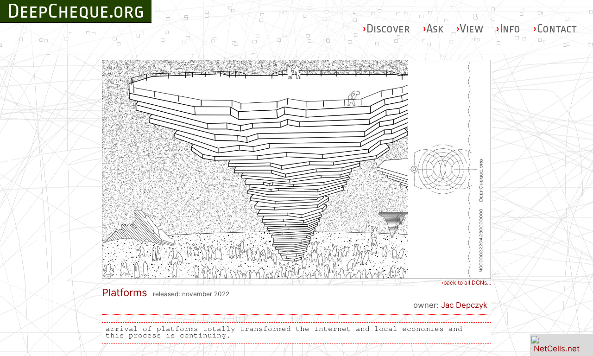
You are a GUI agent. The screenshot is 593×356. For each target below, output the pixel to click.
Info (508, 28)
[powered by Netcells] (556, 348)
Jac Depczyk (464, 305)
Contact (555, 28)
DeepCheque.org (75, 11)
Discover (386, 28)
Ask (433, 28)
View (469, 28)
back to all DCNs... (466, 282)
